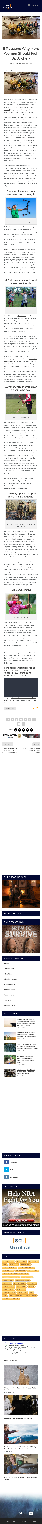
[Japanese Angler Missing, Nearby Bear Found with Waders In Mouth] (10, 1073)
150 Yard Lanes (19, 1283)
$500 (4, 1264)
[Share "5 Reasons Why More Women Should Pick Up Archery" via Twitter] (12, 720)
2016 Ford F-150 (8, 1289)
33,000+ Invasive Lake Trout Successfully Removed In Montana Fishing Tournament (27, 1046)
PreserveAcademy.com (16, 1345)
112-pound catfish (22, 1280)
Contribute (25, 1521)
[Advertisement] (21, 1116)
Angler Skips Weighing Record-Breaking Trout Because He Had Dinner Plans (25, 1059)
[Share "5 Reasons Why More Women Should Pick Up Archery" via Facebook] (8, 720)
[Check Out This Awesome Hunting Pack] (21, 1405)
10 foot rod (20, 1271)
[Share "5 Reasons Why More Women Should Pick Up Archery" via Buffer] (29, 720)
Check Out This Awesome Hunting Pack (18, 1418)
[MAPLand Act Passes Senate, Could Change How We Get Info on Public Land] (21, 1434)
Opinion (6, 963)
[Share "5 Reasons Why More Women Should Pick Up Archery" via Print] (23, 724)
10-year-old (7, 1280)
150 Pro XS (6, 1283)
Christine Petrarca (10, 979)
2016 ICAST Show (9, 1292)
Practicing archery (10, 249)
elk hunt (7, 110)
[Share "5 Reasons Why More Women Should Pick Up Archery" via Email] (19, 724)
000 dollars (25, 1264)
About (8, 1521)
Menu (35, 5)
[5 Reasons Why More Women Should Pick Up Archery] (21, 27)
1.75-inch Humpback (26, 1268)
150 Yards (32, 1283)
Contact (33, 1521)
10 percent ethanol (10, 1277)
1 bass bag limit (9, 1268)
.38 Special (13, 1264)
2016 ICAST (20, 1289)
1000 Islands (21, 1286)
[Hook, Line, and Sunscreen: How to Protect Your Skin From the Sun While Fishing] (10, 1036)
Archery (12, 63)
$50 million (33, 1261)
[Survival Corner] (21, 939)
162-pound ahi (8, 1286)
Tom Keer (7, 1000)
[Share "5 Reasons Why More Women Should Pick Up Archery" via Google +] (17, 720)
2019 (4, 1295)
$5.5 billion (21, 1261)
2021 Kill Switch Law (11, 1299)
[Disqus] (21, 787)
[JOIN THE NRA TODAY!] (21, 1208)
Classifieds (16, 1521)
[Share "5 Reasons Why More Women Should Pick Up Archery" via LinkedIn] (25, 720)
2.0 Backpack (8, 1271)
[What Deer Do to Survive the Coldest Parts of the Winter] (21, 1375)
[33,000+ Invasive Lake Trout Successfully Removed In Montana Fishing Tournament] (10, 1047)
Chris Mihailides (9, 974)
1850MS (31, 1286)
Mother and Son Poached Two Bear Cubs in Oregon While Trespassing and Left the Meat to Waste (26, 1022)
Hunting (18, 63)
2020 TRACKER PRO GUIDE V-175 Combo (23, 1295)
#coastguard (8, 1261)
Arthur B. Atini (9, 968)
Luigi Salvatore (9, 984)
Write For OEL (9, 1005)
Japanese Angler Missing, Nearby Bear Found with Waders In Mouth (26, 1071)
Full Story (10, 708)
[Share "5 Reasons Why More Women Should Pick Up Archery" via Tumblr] (21, 720)
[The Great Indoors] (21, 894)
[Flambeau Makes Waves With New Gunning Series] (21, 1464)
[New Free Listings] (21, 1243)
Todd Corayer (9, 995)
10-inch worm (27, 1277)
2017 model (22, 1292)
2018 (31, 1292)
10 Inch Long (33, 1271)
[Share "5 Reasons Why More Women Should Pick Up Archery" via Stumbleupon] (34, 720)
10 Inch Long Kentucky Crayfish (15, 1274)
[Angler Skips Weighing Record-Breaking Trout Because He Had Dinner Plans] (10, 1059)
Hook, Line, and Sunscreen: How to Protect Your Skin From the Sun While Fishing (26, 1034)
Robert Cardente (10, 989)
